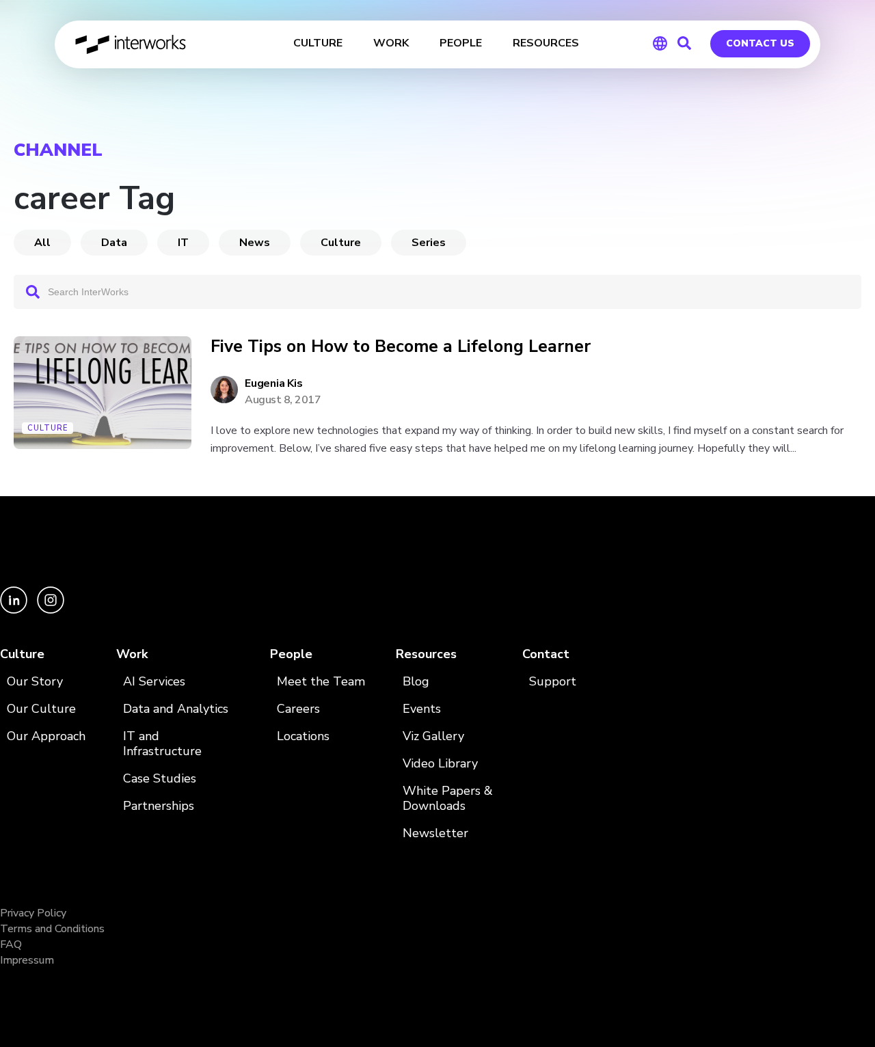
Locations (303, 736)
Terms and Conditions (52, 928)
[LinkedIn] (15, 610)
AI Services (154, 682)
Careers (298, 709)
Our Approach (46, 736)
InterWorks (131, 44)
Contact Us (760, 43)
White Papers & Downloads (448, 798)
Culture (341, 242)
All (42, 242)
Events (422, 709)
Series (429, 242)
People (291, 654)
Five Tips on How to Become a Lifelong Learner (401, 346)
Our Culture (41, 709)
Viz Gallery (433, 736)
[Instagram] (50, 610)
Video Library (440, 764)
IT (183, 242)
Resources (426, 654)
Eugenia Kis (273, 383)
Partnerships (158, 806)
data (114, 242)
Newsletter (435, 833)
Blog (416, 682)
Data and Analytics (175, 709)
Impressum (27, 960)
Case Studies (159, 779)
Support (552, 682)
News (254, 242)
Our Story (35, 682)
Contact (545, 654)
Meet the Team (321, 682)
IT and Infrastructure (162, 744)
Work (132, 654)
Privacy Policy (33, 913)
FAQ (11, 944)
